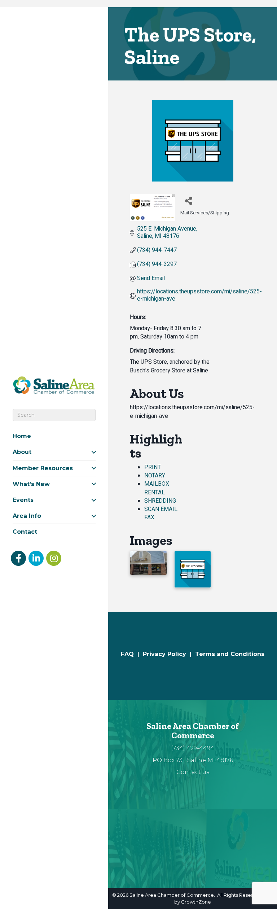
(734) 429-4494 (192, 748)
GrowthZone (196, 902)
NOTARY (154, 475)
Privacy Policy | (169, 654)
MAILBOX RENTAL (156, 488)
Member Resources (43, 468)
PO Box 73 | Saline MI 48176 (193, 760)
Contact (25, 531)
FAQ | (132, 654)
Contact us (192, 772)
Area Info (27, 515)
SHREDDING (160, 501)
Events (23, 500)
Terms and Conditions (229, 654)
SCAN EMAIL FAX (160, 513)
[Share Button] (188, 200)
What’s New (31, 484)
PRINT (152, 467)
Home (22, 436)
